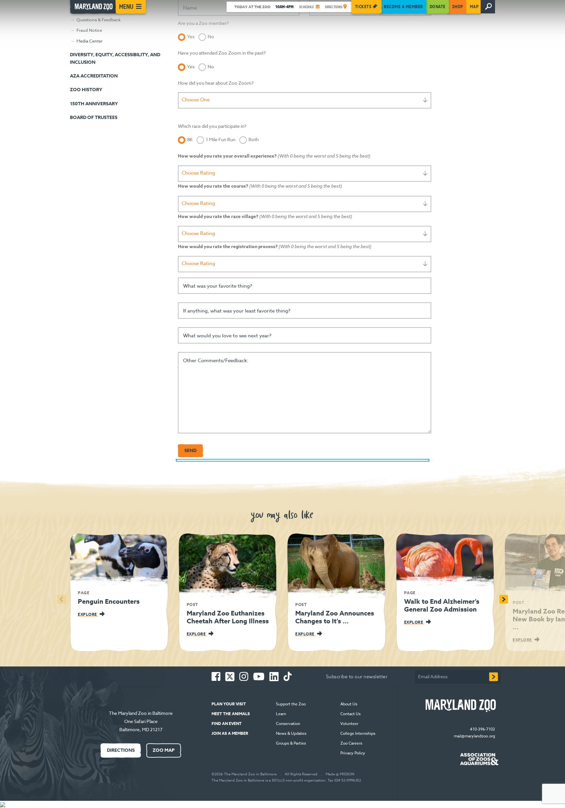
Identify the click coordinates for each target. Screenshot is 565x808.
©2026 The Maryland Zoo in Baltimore (244, 774)
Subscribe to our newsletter (357, 677)
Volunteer (349, 723)
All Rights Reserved (301, 774)
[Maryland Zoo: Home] (92, 8)
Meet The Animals (231, 713)
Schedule (307, 7)
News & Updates (291, 733)
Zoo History (86, 89)
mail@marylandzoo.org (474, 736)
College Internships (357, 733)
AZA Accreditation (94, 76)
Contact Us (350, 713)
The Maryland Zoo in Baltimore (141, 713)
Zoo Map (164, 750)
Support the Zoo (291, 704)
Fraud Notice (89, 30)
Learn (281, 713)
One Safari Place (141, 721)
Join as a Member (230, 733)
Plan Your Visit (229, 704)
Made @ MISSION (340, 774)
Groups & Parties (291, 743)
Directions (334, 7)
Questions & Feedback (99, 20)
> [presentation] (504, 599)
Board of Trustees (93, 117)
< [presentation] (61, 599)
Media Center (90, 41)
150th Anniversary (94, 103)
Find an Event (227, 723)
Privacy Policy (353, 753)
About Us (348, 704)
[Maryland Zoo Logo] (459, 706)
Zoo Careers (351, 743)
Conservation (288, 723)
